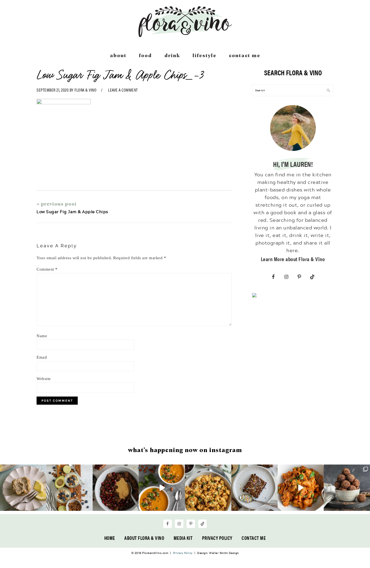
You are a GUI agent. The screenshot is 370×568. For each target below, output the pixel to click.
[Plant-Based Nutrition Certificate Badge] (254, 296)
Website (44, 378)
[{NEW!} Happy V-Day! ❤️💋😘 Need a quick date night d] (301, 488)
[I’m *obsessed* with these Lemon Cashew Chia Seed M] (23, 488)
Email (42, 357)
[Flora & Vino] (185, 35)
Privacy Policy (217, 537)
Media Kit (183, 537)
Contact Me (254, 537)
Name (42, 336)
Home (109, 537)
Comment (47, 269)
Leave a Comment (123, 90)
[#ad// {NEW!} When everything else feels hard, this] (162, 488)
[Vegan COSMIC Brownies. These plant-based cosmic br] (254, 488)
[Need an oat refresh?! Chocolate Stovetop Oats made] (116, 488)
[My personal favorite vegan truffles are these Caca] (347, 488)
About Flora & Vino (144, 537)
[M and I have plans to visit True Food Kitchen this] (208, 488)
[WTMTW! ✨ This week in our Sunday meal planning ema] (69, 488)
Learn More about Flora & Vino (293, 259)
